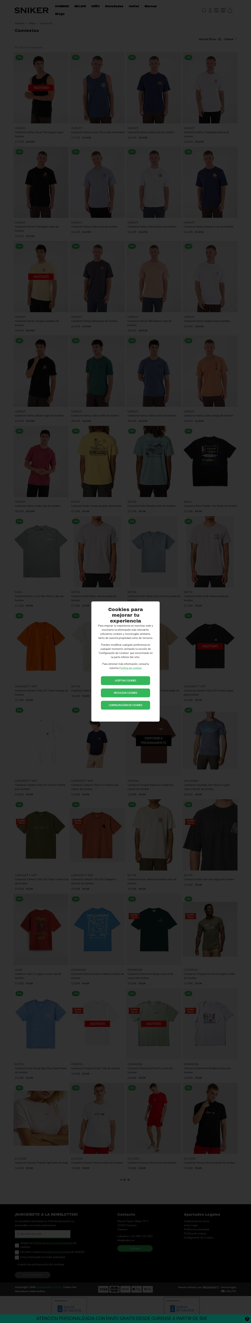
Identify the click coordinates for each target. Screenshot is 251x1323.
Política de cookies (130, 668)
